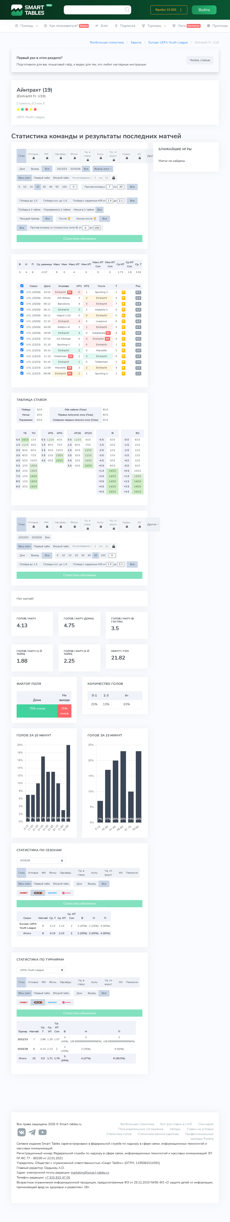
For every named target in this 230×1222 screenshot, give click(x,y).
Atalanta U (101, 309)
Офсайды (60, 154)
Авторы (175, 1129)
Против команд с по (100, 187)
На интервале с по (87, 178)
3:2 (138, 309)
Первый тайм (42, 178)
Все (47, 169)
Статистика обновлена (79, 239)
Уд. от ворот (113, 154)
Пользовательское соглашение (140, 1129)
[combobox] (97, 9)
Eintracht (63, 292)
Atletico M (64, 327)
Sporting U (101, 292)
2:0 (138, 350)
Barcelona (64, 304)
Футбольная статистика (107, 42)
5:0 (138, 339)
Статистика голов (118, 1134)
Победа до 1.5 (28, 200)
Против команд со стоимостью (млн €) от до (61, 228)
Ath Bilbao (63, 298)
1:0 (138, 344)
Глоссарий (205, 1124)
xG (139, 154)
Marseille (101, 350)
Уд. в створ (87, 154)
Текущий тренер (29, 218)
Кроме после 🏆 (86, 218)
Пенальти (132, 873)
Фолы (74, 154)
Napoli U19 (64, 315)
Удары (126, 154)
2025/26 (75, 169)
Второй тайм (61, 178)
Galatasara (101, 333)
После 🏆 (65, 218)
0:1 (138, 292)
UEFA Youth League (30, 117)
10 (24, 187)
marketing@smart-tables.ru (90, 1172)
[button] (181, 9)
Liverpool (101, 321)
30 (44, 187)
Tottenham (63, 356)
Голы (21, 156)
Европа (136, 42)
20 (37, 187)
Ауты (100, 154)
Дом (22, 169)
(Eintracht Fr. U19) (31, 96)
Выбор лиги (102, 169)
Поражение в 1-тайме (57, 209)
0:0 (138, 315)
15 (31, 187)
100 (64, 187)
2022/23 (62, 169)
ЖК (46, 154)
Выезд (35, 169)
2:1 (138, 327)
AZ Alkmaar (64, 339)
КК (121, 873)
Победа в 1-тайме (29, 209)
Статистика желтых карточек (158, 1134)
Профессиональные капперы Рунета (199, 1136)
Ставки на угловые (200, 1129)
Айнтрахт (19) (34, 89)
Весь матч (24, 178)
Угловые (33, 154)
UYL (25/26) (33, 292)
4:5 (138, 321)
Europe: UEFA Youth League (168, 42)
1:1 (138, 373)
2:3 (138, 356)
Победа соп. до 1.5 (55, 200)
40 (50, 187)
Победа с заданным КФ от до (95, 200)
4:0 (138, 333)
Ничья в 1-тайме (84, 209)
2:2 (138, 298)
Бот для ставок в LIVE (176, 1124)
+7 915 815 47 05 (57, 1177)
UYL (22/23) (33, 339)
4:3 (138, 304)
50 (57, 187)
